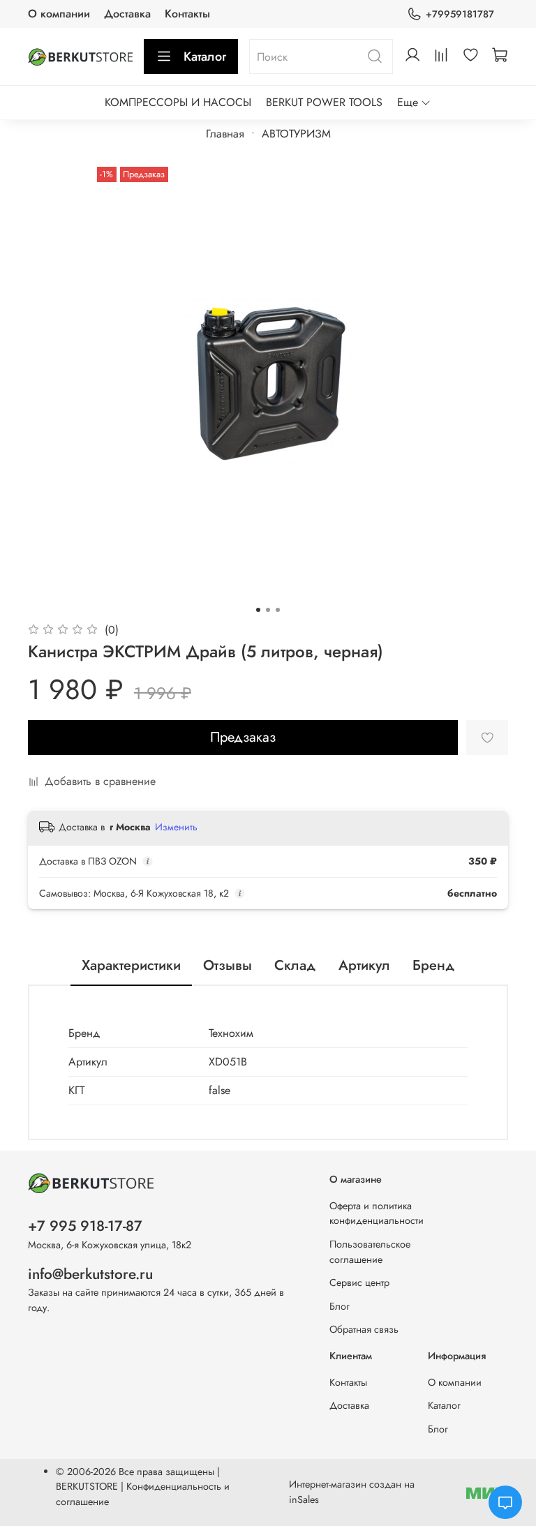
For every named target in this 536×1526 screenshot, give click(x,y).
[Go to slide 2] (268, 610)
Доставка (127, 14)
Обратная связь (364, 1329)
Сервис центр (359, 1282)
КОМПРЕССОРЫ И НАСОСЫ (178, 102)
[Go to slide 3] (278, 610)
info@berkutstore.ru (90, 1274)
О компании (59, 14)
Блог (339, 1306)
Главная (225, 134)
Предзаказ (243, 737)
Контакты (187, 14)
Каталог (205, 56)
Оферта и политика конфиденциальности (376, 1213)
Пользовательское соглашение (369, 1251)
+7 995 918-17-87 (85, 1225)
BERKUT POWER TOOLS (324, 102)
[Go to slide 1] (258, 610)
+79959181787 (460, 14)
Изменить (176, 827)
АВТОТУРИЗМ (296, 134)
